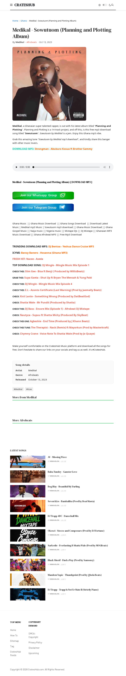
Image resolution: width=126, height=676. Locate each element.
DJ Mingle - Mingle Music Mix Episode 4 (48, 284)
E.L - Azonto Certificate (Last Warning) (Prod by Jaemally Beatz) (63, 290)
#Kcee (29, 389)
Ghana (24, 20)
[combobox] (112, 5)
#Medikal (18, 389)
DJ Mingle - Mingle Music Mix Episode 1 (65, 265)
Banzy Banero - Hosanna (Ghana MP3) (44, 252)
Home (15, 20)
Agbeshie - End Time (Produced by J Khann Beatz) (59, 321)
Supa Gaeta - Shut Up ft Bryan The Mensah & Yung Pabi (58, 277)
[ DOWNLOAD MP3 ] (81, 182)
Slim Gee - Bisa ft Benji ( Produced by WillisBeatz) (54, 271)
